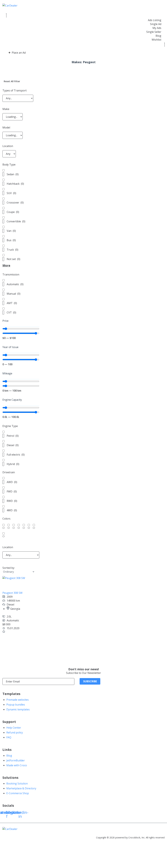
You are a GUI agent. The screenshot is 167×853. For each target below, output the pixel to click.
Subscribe (90, 681)
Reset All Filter (12, 81)
